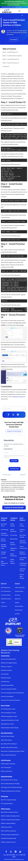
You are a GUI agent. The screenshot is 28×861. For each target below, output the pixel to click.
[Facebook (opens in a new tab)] (6, 851)
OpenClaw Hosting (22, 569)
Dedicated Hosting (4, 519)
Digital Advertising (13, 554)
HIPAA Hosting (12, 525)
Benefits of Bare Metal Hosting (9, 747)
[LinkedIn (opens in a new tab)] (15, 851)
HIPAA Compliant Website (8, 823)
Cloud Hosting (22, 525)
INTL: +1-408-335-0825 (17, 7)
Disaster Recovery (3, 539)
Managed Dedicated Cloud (3, 546)
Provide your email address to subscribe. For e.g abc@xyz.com (14, 456)
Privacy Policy (18, 610)
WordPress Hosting (6, 670)
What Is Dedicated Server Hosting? (10, 783)
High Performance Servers (4, 563)
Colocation (4, 557)
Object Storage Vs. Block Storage (9, 727)
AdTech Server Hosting (12, 561)
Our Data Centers (5, 595)
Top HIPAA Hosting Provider (8, 838)
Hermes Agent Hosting (22, 576)
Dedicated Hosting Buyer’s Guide (10, 720)
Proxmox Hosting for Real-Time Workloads (12, 692)
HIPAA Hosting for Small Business (10, 834)
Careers (3, 602)
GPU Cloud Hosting (23, 536)
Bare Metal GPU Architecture (9, 743)
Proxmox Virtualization (7, 696)
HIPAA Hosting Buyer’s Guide (9, 716)
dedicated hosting (17, 396)
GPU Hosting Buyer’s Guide (8, 712)
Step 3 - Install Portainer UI (10, 59)
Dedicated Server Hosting (20, 32)
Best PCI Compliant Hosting (8, 799)
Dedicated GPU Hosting (4, 534)
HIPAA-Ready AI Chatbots (8, 763)
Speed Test (18, 598)
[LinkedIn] (17, 414)
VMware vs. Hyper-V (6, 666)
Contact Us (4, 606)
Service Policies (19, 606)
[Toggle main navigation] (19, 10)
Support (17, 583)
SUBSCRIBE (14, 460)
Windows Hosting (6, 677)
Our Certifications (6, 591)
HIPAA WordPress (13, 530)
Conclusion (5, 66)
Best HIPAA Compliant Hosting (9, 812)
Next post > (23, 474)
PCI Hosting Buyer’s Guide (8, 709)
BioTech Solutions (12, 543)
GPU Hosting (4, 529)
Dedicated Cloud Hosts (23, 541)
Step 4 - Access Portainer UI (10, 63)
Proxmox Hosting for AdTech (8, 689)
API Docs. (17, 595)
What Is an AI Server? (6, 771)
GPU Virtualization (6, 767)
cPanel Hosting (5, 681)
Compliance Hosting (13, 519)
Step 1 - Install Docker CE (10, 52)
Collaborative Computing (23, 564)
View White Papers (14, 468)
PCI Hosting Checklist (7, 803)
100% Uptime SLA (20, 587)
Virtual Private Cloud (23, 547)
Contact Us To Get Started (14, 431)
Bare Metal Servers (4, 525)
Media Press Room (6, 598)
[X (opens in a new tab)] (10, 851)
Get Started (13, 39)
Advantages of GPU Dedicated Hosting (11, 787)
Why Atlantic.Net (5, 587)
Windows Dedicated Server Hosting (10, 791)
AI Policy (17, 613)
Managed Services (3, 553)
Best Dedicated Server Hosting (9, 780)
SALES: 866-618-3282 (6, 7)
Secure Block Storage (23, 558)
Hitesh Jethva (22, 30)
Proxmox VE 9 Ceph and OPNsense (10, 700)
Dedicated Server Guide (7, 724)
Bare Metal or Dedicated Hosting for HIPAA (12, 751)
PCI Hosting (13, 535)
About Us (3, 583)
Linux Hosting (4, 674)
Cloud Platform (22, 519)
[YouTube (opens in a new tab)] (20, 851)
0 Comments (10, 34)
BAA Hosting (13, 539)
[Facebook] (8, 414)
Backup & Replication (23, 553)
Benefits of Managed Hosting (8, 662)
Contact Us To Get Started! (14, 507)
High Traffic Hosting (6, 740)
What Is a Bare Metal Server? (8, 755)
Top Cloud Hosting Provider (8, 659)
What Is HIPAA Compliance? (8, 831)
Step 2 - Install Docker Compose (12, 55)
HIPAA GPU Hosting (13, 549)
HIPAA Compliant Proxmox (8, 842)
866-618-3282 (10, 855)
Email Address (8, 449)
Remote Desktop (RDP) (7, 685)
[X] (13, 414)
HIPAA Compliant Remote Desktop (10, 819)
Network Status (19, 591)
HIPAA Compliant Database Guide (10, 816)
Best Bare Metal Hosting (7, 736)
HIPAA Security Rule (6, 827)
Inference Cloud (22, 530)
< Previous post (6, 474)
